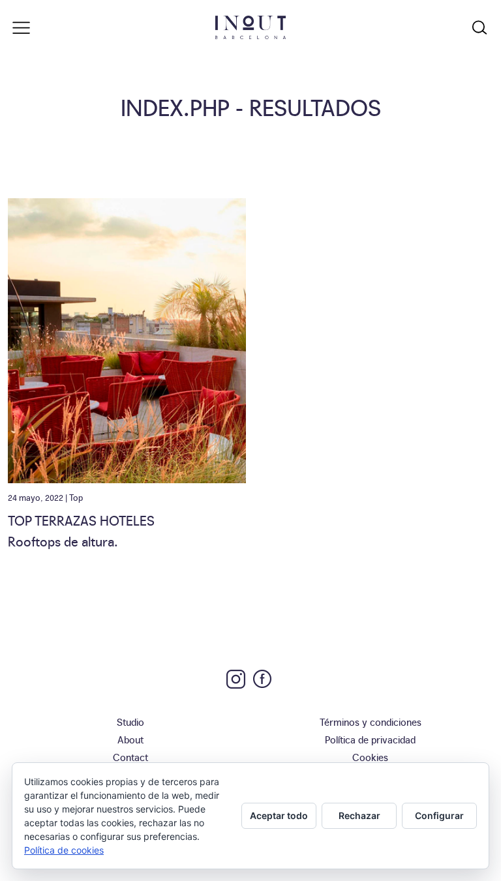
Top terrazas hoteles (81, 520)
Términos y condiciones (370, 721)
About (130, 739)
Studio (130, 721)
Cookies (370, 757)
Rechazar (359, 815)
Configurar (439, 815)
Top (76, 497)
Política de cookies (64, 850)
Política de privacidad (370, 739)
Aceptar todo (279, 815)
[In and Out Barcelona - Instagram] (235, 679)
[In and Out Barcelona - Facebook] (262, 679)
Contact (130, 757)
